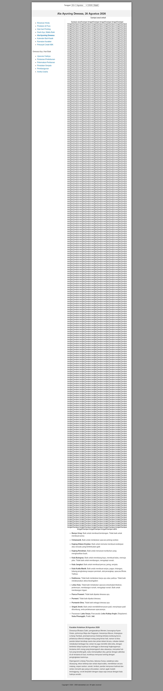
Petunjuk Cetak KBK (45, 45)
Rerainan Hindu (43, 23)
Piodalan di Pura (43, 26)
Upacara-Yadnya (43, 56)
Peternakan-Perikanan (46, 62)
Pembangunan (43, 69)
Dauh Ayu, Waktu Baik (46, 32)
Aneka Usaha (42, 72)
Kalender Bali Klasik (45, 38)
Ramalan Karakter (44, 41)
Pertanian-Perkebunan (46, 59)
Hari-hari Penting (44, 29)
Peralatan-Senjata (44, 65)
